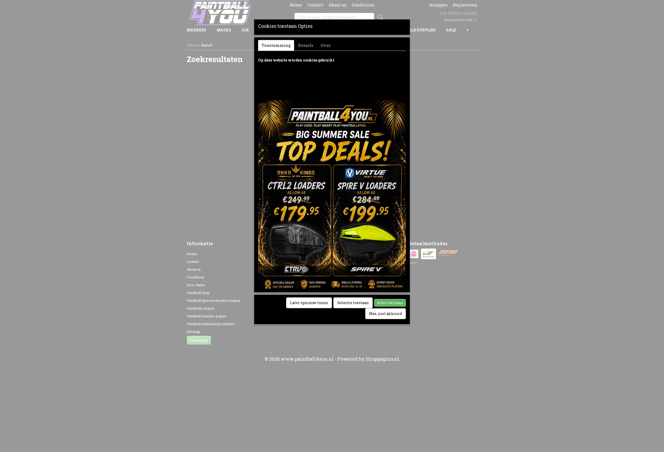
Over (326, 45)
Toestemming (276, 45)
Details (305, 45)
